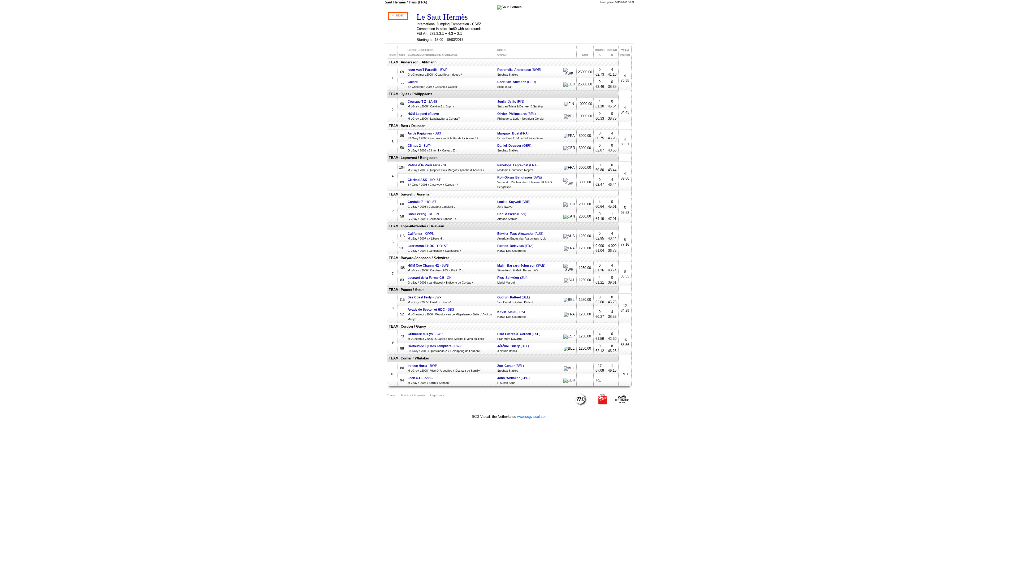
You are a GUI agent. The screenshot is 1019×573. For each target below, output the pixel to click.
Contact (391, 395)
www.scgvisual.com (532, 417)
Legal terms (437, 395)
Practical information (413, 395)
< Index (398, 15)
